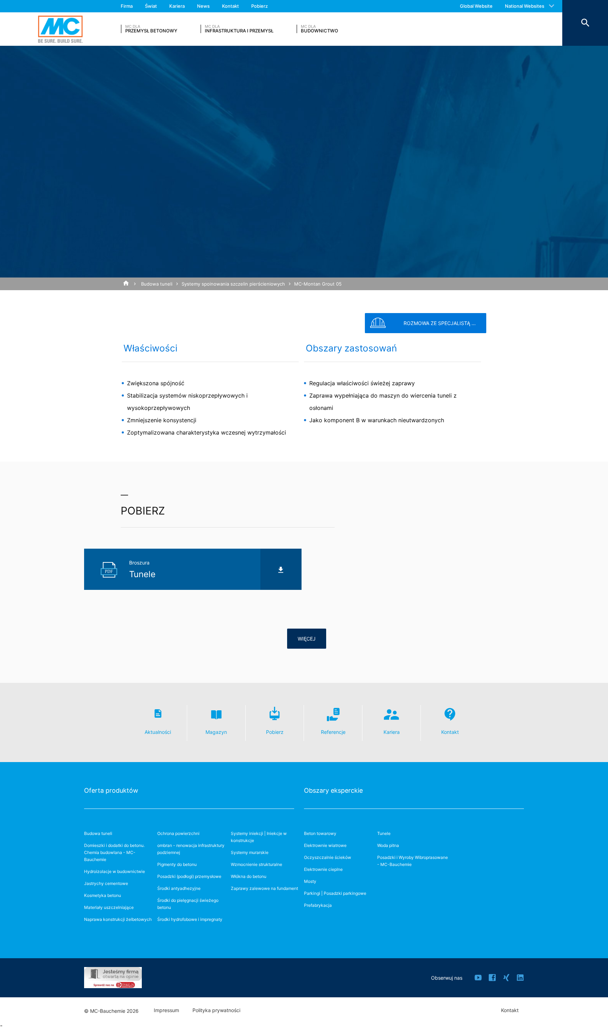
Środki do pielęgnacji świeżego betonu (187, 904)
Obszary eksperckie (333, 790)
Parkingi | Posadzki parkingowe (335, 893)
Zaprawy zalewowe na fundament (264, 888)
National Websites (524, 6)
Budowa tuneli (156, 284)
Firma (127, 6)
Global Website (476, 6)
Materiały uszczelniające (109, 907)
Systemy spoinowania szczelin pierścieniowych (233, 284)
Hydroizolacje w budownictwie (114, 871)
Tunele (384, 833)
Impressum (166, 1010)
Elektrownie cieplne (323, 869)
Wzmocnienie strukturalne (256, 864)
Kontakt (230, 6)
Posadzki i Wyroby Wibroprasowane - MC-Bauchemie (412, 861)
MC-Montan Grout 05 (318, 284)
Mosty (310, 881)
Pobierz (259, 6)
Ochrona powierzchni (178, 833)
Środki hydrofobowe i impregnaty (189, 919)
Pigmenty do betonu (177, 864)
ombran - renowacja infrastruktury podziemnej (190, 849)
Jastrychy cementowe (106, 883)
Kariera (177, 6)
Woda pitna (388, 845)
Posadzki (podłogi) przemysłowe (189, 876)
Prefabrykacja (318, 905)
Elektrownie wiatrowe (325, 845)
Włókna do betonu (248, 876)
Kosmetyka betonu (102, 895)
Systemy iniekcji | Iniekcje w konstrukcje (259, 837)
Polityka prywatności (216, 1010)
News (203, 6)
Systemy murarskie (249, 852)
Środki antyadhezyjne (179, 888)
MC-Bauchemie (60, 29)
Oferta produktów (111, 790)
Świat (151, 6)
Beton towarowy (320, 833)
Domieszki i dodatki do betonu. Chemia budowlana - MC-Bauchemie (114, 852)
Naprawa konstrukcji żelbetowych (118, 919)
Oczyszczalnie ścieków (327, 857)
